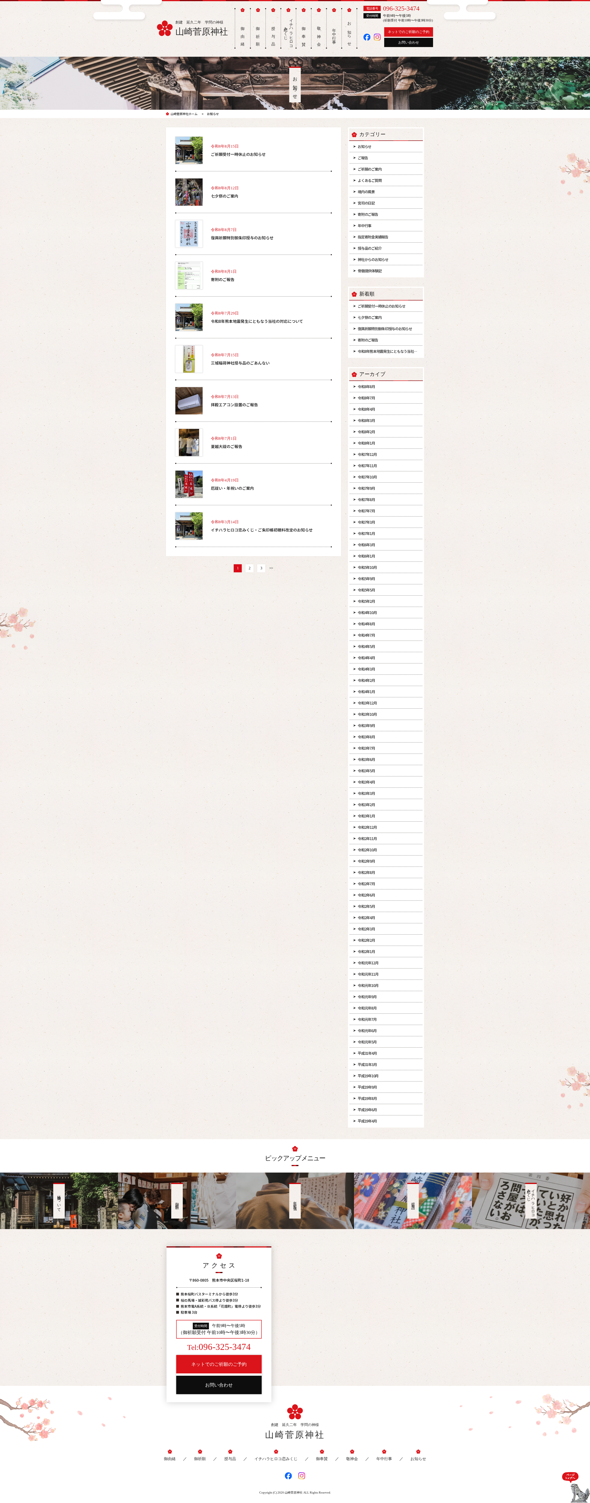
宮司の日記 (366, 203)
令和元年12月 (368, 962)
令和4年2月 (366, 680)
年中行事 (364, 225)
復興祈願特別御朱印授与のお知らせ (385, 328)
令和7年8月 (366, 499)
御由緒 (170, 1459)
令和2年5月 (366, 906)
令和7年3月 (366, 522)
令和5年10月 (367, 567)
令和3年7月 (366, 748)
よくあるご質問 (369, 180)
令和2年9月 (366, 861)
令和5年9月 (366, 578)
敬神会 (352, 1459)
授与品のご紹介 (369, 248)
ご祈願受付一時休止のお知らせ (381, 306)
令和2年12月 (367, 827)
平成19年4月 (367, 1121)
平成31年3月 (367, 1064)
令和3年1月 (366, 816)
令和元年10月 (368, 985)
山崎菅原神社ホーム (184, 114)
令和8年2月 (366, 431)
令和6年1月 (366, 556)
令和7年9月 (366, 488)
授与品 (230, 1459)
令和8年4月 (366, 409)
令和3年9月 (366, 725)
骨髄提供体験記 (369, 270)
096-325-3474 (401, 8)
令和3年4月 (366, 782)
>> (271, 568)
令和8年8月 (366, 386)
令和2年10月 (367, 849)
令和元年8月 (367, 1008)
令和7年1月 (366, 533)
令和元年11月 (368, 974)
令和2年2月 (366, 940)
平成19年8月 (367, 1098)
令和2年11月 (367, 838)
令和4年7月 (366, 635)
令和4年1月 (366, 691)
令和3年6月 (366, 759)
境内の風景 (366, 191)
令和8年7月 (366, 398)
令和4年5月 (366, 646)
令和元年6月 (367, 1030)
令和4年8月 (366, 624)
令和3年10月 (367, 714)
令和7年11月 (367, 465)
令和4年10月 (367, 612)
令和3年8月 (366, 737)
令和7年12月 (367, 454)
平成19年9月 (367, 1087)
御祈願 (200, 1459)
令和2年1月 (366, 951)
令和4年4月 (366, 657)
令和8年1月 (366, 443)
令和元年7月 (367, 1019)
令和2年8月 (366, 872)
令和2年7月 (366, 883)
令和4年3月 (366, 669)
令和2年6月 (366, 895)
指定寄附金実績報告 (373, 237)
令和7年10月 (367, 477)
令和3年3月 (366, 793)
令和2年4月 (366, 917)
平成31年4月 (367, 1053)
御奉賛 (322, 1459)
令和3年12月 (367, 703)
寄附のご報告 (368, 214)
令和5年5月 (366, 590)
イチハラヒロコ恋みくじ (288, 31)
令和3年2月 (366, 804)
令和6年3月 (366, 544)
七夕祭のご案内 (369, 317)
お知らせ (364, 146)
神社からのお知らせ (373, 259)
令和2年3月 (366, 929)
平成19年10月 (368, 1075)
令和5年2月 (366, 601)
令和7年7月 (366, 511)
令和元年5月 (367, 1042)
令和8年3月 (366, 420)
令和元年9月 (367, 996)
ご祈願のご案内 (369, 169)
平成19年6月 (367, 1109)
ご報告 (363, 157)
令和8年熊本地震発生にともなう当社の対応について (390, 351)
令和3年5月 (366, 770)
